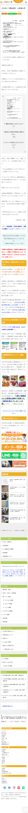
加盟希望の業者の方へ (7, 706)
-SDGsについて (4, 779)
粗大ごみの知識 (8, 665)
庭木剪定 (5, 621)
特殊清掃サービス (7, 556)
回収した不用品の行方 (8, 645)
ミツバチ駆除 (8, 607)
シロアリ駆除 (6, 614)
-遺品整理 (3, 751)
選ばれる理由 (4, 733)
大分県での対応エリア (8, 631)
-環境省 (3, 778)
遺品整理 (9, 226)
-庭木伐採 (3, 760)
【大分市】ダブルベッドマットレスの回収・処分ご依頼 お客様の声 (17, 503)
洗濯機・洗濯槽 (8, 575)
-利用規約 (3, 770)
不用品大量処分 (17, 226)
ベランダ (8, 573)
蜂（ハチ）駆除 (7, 596)
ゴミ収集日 (5, 658)
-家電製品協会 (4, 781)
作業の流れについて (8, 634)
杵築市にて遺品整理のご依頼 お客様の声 (17, 480)
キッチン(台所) (19, 569)
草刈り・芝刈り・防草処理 (9, 593)
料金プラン (5, 638)
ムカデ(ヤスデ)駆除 (7, 611)
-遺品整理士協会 (4, 782)
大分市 (19, 13)
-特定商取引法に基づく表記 (6, 773)
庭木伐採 (5, 618)
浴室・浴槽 (15, 571)
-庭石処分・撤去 (4, 754)
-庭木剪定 (3, 761)
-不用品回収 (4, 749)
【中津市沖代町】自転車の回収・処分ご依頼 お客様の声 (17, 510)
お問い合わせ (4, 741)
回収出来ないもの (9, 649)
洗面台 (21, 571)
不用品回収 (5, 545)
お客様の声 (4, 13)
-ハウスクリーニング (5, 755)
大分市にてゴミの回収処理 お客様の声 (21, 530)
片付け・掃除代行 (7, 541)
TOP (13, 717)
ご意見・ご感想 (4, 738)
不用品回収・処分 (12, 13)
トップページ (4, 730)
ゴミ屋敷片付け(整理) (8, 549)
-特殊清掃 (3, 757)
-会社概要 (3, 768)
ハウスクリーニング (9, 566)
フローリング (5, 569)
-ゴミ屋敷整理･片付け (5, 752)
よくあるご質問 (7, 642)
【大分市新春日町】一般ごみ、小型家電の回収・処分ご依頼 (17, 518)
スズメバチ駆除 (8, 603)
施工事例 (3, 736)
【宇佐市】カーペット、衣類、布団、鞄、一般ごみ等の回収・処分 (17, 495)
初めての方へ (4, 732)
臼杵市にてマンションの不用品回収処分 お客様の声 (8, 530)
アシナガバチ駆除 (9, 600)
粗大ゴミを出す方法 (8, 662)
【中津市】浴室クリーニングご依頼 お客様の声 (18, 488)
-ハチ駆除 (3, 758)
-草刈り (3, 763)
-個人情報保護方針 (5, 771)
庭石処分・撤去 (7, 589)
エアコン (12, 569)
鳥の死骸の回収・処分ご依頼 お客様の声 (13, 675)
